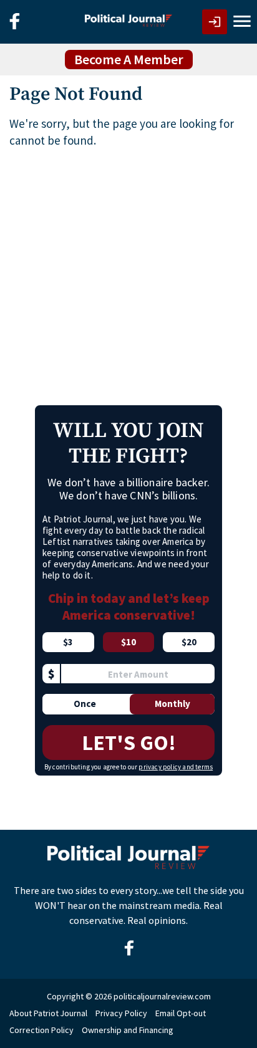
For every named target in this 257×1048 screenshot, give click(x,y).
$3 (68, 642)
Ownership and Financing (127, 1030)
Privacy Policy (121, 1013)
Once (85, 703)
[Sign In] (214, 21)
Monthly (172, 703)
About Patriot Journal (48, 1013)
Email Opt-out (180, 1013)
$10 (128, 642)
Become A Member (128, 59)
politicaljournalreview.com (162, 996)
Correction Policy (41, 1030)
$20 (189, 642)
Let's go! (129, 742)
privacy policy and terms (175, 766)
